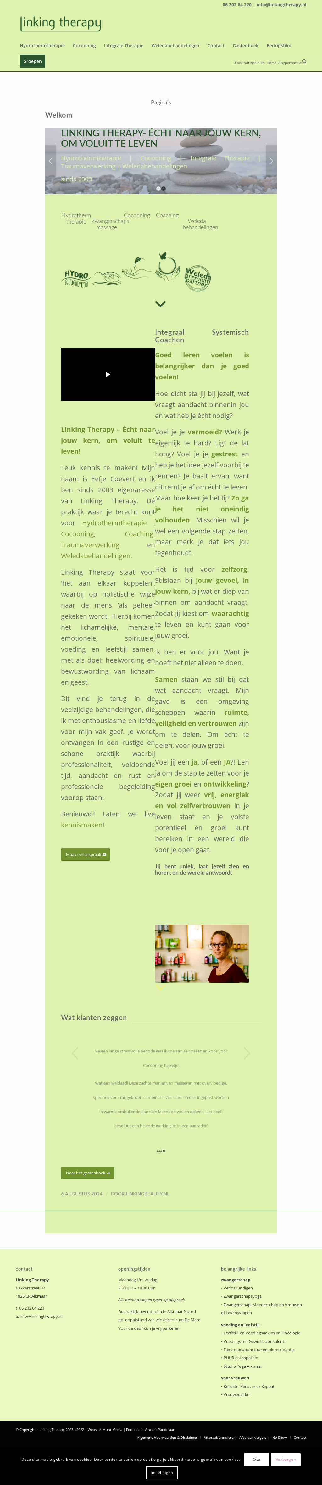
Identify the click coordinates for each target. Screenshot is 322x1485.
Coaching (139, 533)
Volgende (271, 161)
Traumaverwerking (90, 544)
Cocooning (77, 533)
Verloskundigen (238, 1288)
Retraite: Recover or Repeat (249, 1386)
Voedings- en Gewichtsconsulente (255, 1341)
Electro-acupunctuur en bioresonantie (259, 1349)
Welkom (58, 115)
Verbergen (286, 1459)
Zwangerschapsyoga (243, 1296)
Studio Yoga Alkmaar (243, 1366)
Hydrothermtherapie (114, 522)
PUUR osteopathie (241, 1358)
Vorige (50, 161)
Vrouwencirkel (237, 1394)
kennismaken (82, 824)
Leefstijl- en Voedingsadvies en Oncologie (262, 1333)
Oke (256, 1459)
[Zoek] (302, 61)
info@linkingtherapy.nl (41, 1316)
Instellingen (162, 1472)
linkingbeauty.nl (147, 1194)
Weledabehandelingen (95, 555)
